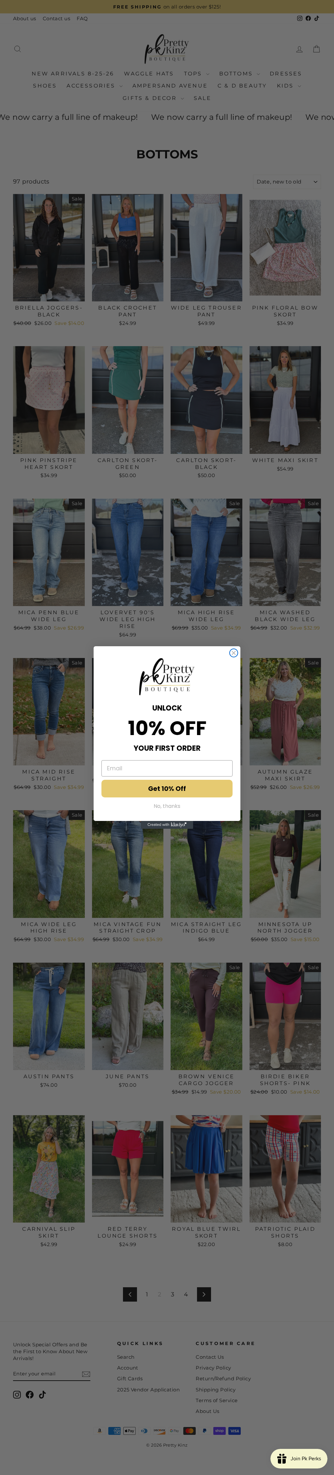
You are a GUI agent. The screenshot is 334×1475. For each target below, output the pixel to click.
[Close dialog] (234, 653)
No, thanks (167, 806)
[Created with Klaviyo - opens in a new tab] (167, 825)
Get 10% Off (167, 788)
